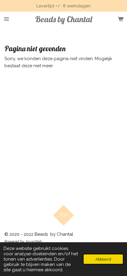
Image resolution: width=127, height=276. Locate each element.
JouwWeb (33, 241)
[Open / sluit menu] (6, 19)
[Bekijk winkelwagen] (120, 19)
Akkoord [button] (103, 259)
